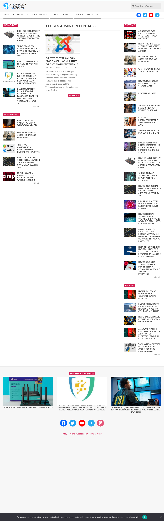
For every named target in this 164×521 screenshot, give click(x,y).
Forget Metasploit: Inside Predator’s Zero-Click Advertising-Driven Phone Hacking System (149, 147)
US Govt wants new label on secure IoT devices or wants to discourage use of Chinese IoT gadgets (27, 78)
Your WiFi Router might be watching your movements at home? (149, 108)
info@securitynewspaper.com (75, 434)
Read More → (74, 95)
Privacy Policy (95, 434)
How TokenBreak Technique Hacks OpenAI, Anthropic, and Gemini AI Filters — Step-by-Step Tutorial (149, 219)
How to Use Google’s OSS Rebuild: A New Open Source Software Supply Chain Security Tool (28, 162)
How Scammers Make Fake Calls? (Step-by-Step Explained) (148, 83)
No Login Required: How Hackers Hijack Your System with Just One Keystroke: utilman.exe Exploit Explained (149, 252)
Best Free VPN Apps (147, 93)
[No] (161, 517)
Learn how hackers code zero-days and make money (26, 135)
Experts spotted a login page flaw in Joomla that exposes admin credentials (61, 61)
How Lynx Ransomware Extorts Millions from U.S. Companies (149, 319)
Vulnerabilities (74, 68)
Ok (145, 517)
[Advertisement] (82, 459)
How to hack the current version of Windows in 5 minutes (27, 122)
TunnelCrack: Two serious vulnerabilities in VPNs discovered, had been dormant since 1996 (28, 51)
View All (36, 106)
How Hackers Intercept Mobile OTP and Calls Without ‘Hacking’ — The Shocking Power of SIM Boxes (28, 36)
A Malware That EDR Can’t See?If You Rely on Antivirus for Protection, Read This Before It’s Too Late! (149, 334)
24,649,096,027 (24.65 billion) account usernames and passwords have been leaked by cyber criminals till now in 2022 (27, 96)
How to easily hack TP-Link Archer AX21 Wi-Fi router (27, 63)
